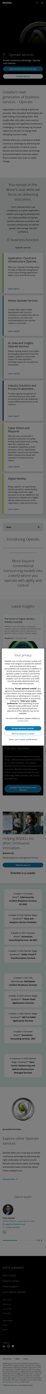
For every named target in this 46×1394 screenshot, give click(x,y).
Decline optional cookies (23, 733)
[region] (23, 697)
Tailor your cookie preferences (23, 739)
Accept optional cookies (23, 728)
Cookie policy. (23, 721)
